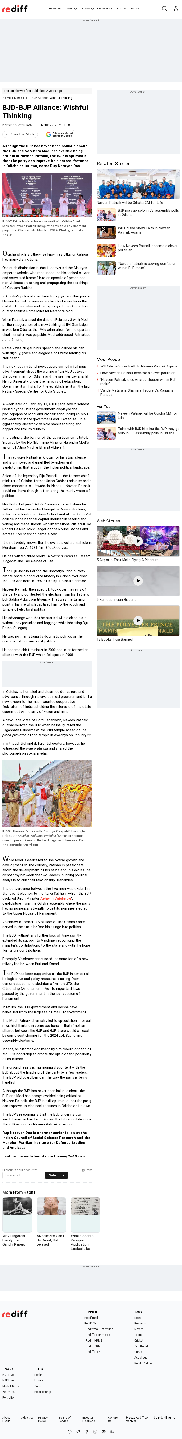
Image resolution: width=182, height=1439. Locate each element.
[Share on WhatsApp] (70, 1432)
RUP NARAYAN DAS (19, 125)
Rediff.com (143, 1417)
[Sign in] (176, 9)
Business (140, 1323)
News (69, 8)
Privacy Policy (43, 1419)
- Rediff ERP (92, 1352)
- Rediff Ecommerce (97, 1335)
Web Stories (108, 520)
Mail (60, 8)
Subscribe (56, 1175)
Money (86, 8)
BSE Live (8, 1375)
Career (38, 1386)
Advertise (27, 1417)
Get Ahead (141, 1346)
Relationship (42, 1392)
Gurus (118, 8)
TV (124, 8)
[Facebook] (87, 1432)
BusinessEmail (105, 8)
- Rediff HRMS (93, 1340)
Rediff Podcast (144, 1363)
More (132, 8)
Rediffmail (91, 1317)
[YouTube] (104, 1432)
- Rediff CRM (92, 1346)
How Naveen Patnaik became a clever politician (137, 373)
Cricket (138, 1340)
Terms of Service (65, 1419)
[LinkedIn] (112, 1432)
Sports (138, 1335)
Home (52, 8)
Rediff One (91, 1323)
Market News (10, 1386)
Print (89, 1170)
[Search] (164, 9)
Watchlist (8, 1392)
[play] (138, 541)
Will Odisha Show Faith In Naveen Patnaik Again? (138, 366)
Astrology (140, 1357)
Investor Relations (88, 1419)
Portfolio (8, 1397)
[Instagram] (95, 1432)
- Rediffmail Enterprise (98, 1329)
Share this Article (22, 134)
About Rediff (6, 1419)
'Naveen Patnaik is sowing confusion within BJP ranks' (138, 381)
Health (38, 1375)
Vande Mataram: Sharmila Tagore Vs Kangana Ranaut (136, 392)
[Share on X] (78, 1432)
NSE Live (8, 1380)
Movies (139, 1329)
